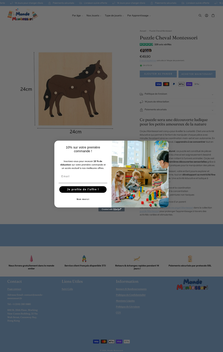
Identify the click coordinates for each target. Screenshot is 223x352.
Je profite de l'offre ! (83, 189)
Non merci (83, 199)
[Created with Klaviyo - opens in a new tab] (111, 209)
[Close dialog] (165, 144)
